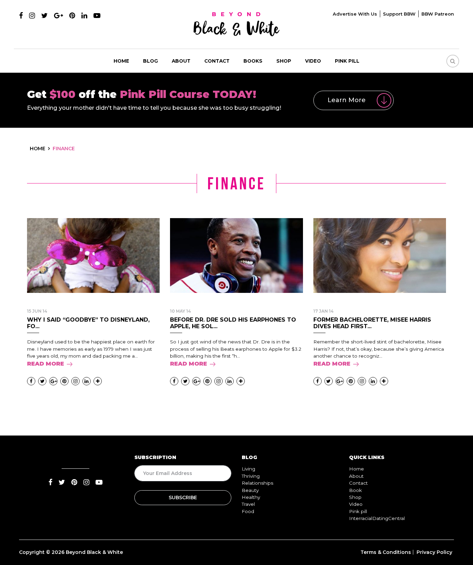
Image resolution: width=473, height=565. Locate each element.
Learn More (347, 100)
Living (248, 469)
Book (355, 490)
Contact (217, 61)
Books (252, 61)
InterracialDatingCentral (377, 518)
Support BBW (399, 14)
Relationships (257, 483)
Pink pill (347, 61)
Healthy (251, 497)
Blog (150, 61)
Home (121, 61)
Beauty (250, 490)
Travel (248, 504)
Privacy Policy (434, 552)
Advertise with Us (355, 14)
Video (313, 61)
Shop (283, 61)
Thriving (251, 476)
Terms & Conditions (385, 552)
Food (248, 511)
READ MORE (45, 363)
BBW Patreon (437, 14)
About (181, 61)
